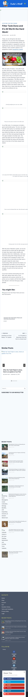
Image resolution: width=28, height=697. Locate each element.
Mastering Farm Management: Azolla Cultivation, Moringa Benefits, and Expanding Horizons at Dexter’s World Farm (17, 495)
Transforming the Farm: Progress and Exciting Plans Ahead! (15, 626)
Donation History (6, 607)
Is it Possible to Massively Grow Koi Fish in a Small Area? (20, 336)
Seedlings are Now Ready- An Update (6, 335)
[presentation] (14, 359)
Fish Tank (10, 23)
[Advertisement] (14, 423)
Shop (3, 600)
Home (3, 598)
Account (4, 602)
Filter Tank (4, 23)
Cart (3, 604)
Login (3, 613)
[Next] (24, 365)
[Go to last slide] (4, 365)
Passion (15, 23)
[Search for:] (14, 388)
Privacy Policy (5, 611)
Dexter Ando (6, 35)
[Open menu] (25, 4)
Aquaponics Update (18, 49)
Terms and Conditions (7, 609)
